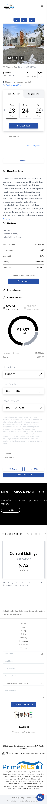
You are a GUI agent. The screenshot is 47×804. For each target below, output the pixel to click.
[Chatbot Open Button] (40, 797)
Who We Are (23, 644)
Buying (23, 631)
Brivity (22, 798)
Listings (23, 627)
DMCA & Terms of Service (29, 801)
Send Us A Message (23, 705)
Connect (23, 648)
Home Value (23, 641)
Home (23, 624)
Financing (23, 637)
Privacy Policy (12, 801)
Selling (23, 634)
